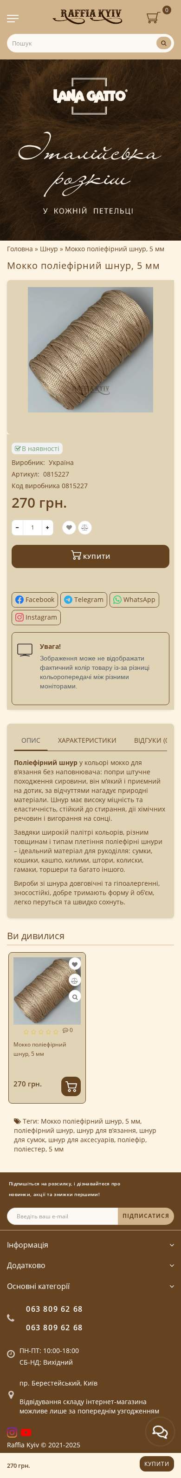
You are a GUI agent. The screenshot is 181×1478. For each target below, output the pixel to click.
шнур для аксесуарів (81, 1139)
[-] (17, 528)
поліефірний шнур (43, 1130)
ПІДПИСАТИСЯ (146, 1216)
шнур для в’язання (106, 1130)
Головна (20, 248)
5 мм (132, 1121)
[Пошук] (163, 43)
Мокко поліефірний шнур (81, 1121)
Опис (30, 740)
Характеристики (87, 740)
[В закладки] (75, 964)
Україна (61, 462)
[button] (161, 1021)
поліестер (29, 1148)
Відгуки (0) (152, 740)
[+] (47, 528)
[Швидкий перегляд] (75, 997)
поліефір (131, 1139)
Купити (156, 1464)
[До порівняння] (74, 981)
